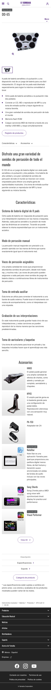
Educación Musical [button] (8, 616)
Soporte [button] (4, 639)
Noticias (5, 622)
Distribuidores (7, 633)
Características (8, 143)
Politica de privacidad (17, 679)
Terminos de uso (35, 675)
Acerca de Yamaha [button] (8, 645)
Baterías (22, 603)
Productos (30, 603)
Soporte (24, 568)
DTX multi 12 (40, 603)
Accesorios (25, 143)
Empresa (5, 657)
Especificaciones (24, 562)
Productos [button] (5, 610)
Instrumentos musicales (9, 603)
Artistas (4, 628)
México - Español (11, 652)
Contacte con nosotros (18, 675)
